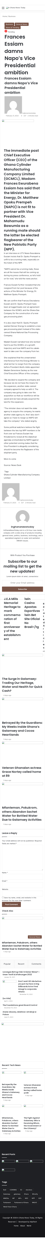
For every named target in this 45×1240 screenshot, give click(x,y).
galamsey (17, 1194)
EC (21, 1190)
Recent (21, 964)
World (29, 1226)
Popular (7, 964)
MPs (19, 1198)
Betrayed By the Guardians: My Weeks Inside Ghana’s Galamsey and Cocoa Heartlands (11, 1091)
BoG (4, 1190)
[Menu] (3, 9)
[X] (0, 1239)
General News (21, 24)
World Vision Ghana (10, 1207)
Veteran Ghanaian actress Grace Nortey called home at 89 (33, 1089)
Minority (35, 1194)
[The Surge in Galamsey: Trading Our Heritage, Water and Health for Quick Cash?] (8, 1163)
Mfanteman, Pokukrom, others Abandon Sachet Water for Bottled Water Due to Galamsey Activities (22, 945)
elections (29, 1190)
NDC (26, 1198)
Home (16, 1226)
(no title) (7, 998)
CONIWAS (13, 1190)
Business (9, 24)
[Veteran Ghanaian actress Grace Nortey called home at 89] (33, 1076)
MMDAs (6, 1198)
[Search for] (42, 9)
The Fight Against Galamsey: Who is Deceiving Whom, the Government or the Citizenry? (32, 1123)
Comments (36, 964)
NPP (33, 1198)
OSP (40, 1198)
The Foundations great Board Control (20, 1005)
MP (13, 1198)
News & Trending (12, 28)
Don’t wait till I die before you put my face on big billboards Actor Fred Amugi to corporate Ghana (29, 986)
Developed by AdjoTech (27, 1222)
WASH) (34, 1202)
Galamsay (6, 1194)
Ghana (26, 1194)
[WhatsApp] (1, 1239)
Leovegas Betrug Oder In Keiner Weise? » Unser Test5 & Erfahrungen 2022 (21, 973)
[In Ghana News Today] (15, 8)
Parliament (7, 1202)
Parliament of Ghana (21, 1202)
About (22, 1226)
